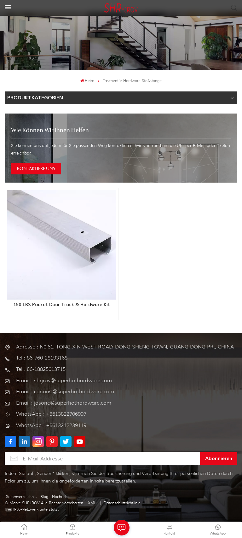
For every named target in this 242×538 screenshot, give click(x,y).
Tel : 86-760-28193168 (41, 358)
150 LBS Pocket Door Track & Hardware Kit (62, 305)
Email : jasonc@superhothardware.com (63, 403)
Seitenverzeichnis (21, 496)
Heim (89, 80)
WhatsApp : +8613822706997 (51, 414)
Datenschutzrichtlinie (122, 502)
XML (92, 502)
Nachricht (60, 496)
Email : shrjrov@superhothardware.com (64, 380)
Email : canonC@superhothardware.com (65, 392)
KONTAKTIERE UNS (36, 169)
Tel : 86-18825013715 (41, 369)
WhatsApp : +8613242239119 (51, 425)
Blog (44, 496)
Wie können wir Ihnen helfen (50, 130)
